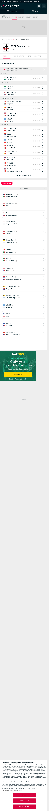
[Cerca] (39, 6)
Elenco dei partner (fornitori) (12, 790)
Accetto (24, 795)
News (29, 56)
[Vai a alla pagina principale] (11, 6)
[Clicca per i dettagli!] (23, 78)
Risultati (37, 56)
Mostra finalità (24, 807)
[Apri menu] (44, 6)
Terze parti (20, 779)
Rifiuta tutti (24, 801)
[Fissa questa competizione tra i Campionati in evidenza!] (29, 46)
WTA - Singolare (22, 39)
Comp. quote (19, 56)
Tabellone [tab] (7, 183)
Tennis (7, 39)
